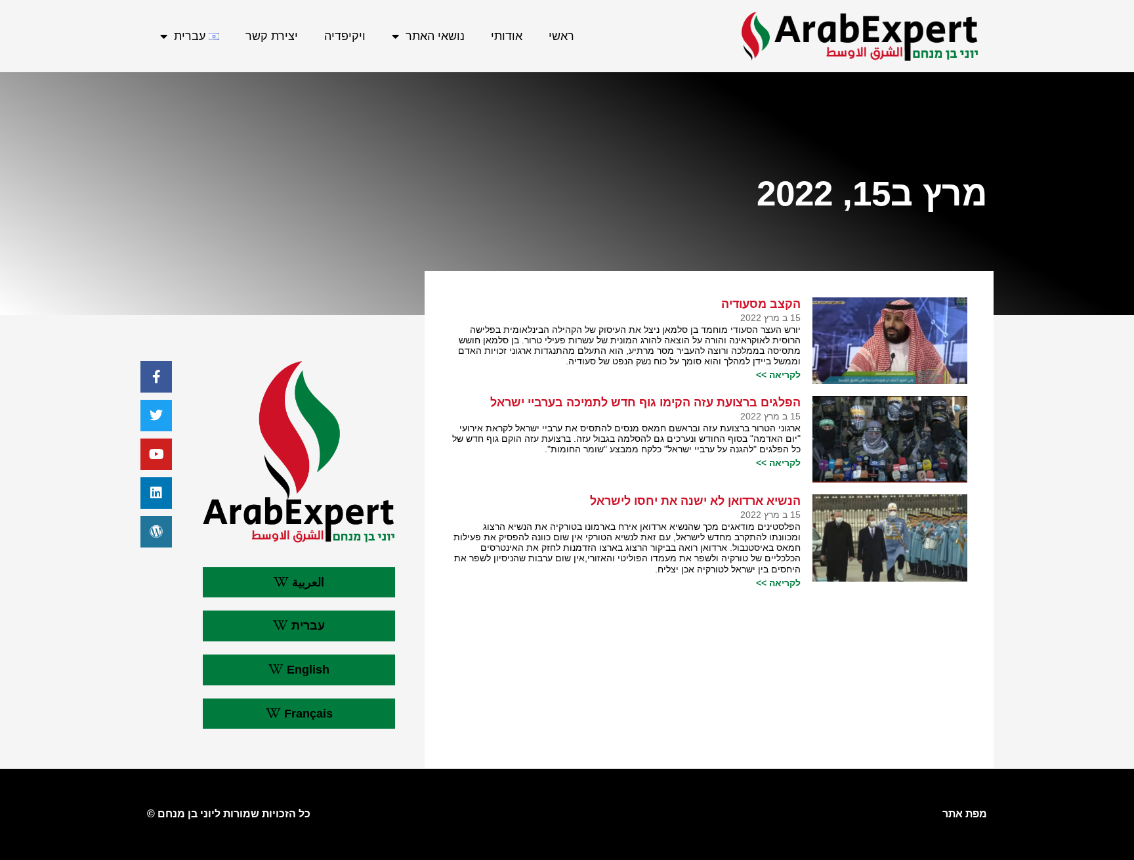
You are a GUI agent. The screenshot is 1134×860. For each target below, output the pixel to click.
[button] (299, 582)
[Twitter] (156, 415)
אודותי (506, 36)
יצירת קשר (271, 36)
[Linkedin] (156, 493)
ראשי (561, 36)
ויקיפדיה (345, 36)
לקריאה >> (778, 375)
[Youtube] (156, 454)
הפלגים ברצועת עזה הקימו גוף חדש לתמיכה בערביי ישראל (645, 402)
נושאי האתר (435, 36)
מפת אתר (964, 813)
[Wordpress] (156, 532)
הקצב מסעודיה (761, 304)
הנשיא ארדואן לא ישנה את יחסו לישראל (695, 500)
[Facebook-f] (156, 377)
